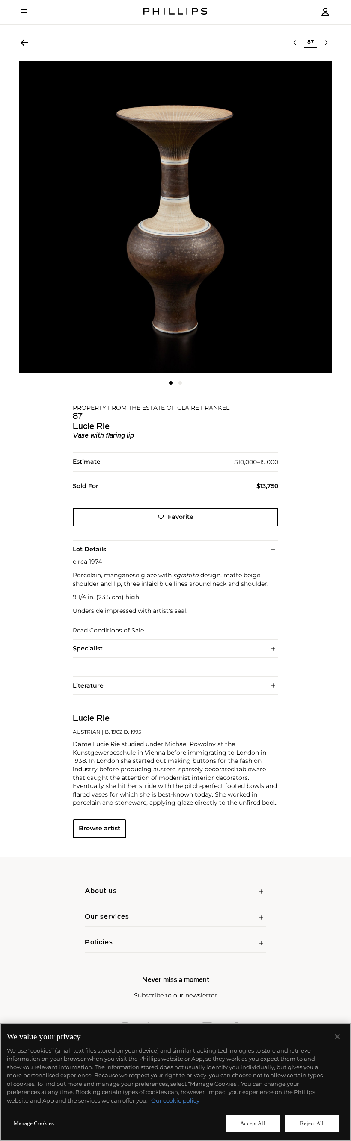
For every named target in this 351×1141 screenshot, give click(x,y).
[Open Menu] (30, 12)
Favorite (180, 517)
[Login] (325, 12)
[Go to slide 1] (171, 383)
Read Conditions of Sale (108, 630)
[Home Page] (175, 12)
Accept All (252, 1123)
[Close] (337, 1036)
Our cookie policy (175, 1100)
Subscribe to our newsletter (175, 995)
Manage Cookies (34, 1123)
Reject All (312, 1123)
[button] (175, 217)
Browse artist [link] (99, 828)
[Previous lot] (295, 43)
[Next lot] (326, 43)
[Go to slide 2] (180, 383)
